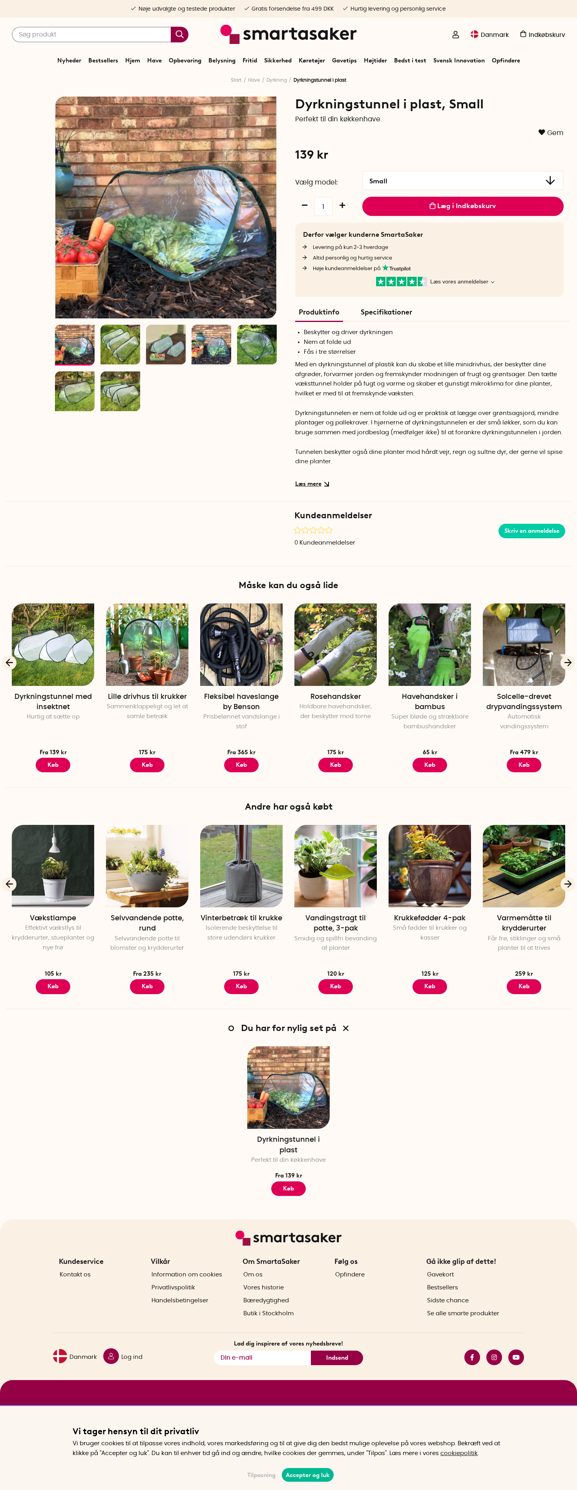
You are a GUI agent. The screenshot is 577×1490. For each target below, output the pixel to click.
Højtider (375, 60)
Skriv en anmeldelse (531, 530)
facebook (469, 1357)
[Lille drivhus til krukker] (147, 644)
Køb (52, 764)
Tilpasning (261, 1475)
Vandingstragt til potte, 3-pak (335, 923)
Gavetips (344, 60)
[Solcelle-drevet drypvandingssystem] (524, 644)
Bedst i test (410, 60)
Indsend (337, 1357)
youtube (513, 1357)
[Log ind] (456, 35)
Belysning (222, 60)
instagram (491, 1357)
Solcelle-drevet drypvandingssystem (524, 702)
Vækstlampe (53, 918)
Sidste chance (448, 1301)
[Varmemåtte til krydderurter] (524, 866)
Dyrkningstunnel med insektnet (53, 702)
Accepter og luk (308, 1475)
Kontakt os (75, 1275)
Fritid (250, 60)
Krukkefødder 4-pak (430, 918)
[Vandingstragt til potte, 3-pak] (335, 866)
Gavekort (440, 1275)
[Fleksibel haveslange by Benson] (241, 644)
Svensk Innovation (459, 60)
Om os (253, 1275)
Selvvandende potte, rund (147, 923)
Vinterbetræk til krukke (241, 918)
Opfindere (506, 60)
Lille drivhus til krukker (147, 696)
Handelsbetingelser (180, 1301)
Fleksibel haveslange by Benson (241, 702)
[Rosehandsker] (335, 644)
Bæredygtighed (266, 1301)
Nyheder (69, 60)
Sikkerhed (278, 60)
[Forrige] (65, 308)
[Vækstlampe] (53, 866)
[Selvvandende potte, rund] (147, 866)
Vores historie (263, 1288)
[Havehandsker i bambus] (430, 644)
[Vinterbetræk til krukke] (241, 866)
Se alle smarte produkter (463, 1313)
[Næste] (266, 308)
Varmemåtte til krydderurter (524, 923)
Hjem (132, 60)
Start (236, 80)
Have (154, 60)
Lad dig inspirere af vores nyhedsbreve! (288, 1343)
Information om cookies (187, 1275)
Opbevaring (185, 60)
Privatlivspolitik (173, 1288)
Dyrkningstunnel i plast (288, 1145)
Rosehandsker (335, 696)
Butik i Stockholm (268, 1313)
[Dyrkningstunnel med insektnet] (53, 644)
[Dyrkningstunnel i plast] (288, 1087)
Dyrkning (277, 80)
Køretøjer (312, 60)
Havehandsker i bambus (430, 702)
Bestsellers (103, 60)
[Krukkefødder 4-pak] (430, 866)
